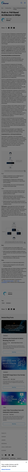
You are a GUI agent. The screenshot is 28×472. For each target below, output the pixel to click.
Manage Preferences (6, 469)
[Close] (26, 462)
